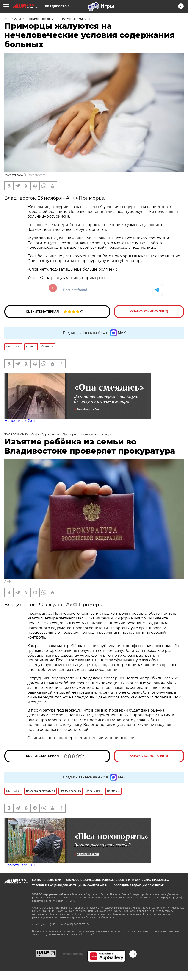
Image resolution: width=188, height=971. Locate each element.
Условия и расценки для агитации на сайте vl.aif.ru (70, 885)
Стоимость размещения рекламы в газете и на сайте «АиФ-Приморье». (117, 880)
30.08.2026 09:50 (16, 434)
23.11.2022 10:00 (14, 18)
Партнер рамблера (72, 953)
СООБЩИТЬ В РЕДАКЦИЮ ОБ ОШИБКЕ (139, 885)
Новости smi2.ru (19, 421)
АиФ (7, 581)
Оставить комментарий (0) (149, 311)
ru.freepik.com (35, 175)
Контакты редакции (46, 880)
